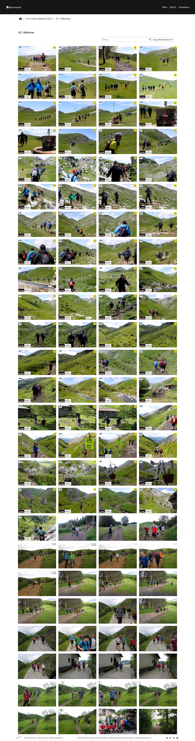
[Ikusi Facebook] (170, 738)
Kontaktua (184, 7)
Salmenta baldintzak (56, 738)
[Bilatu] (149, 39)
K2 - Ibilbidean (63, 18)
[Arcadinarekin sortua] (177, 738)
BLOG (173, 7)
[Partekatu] (167, 738)
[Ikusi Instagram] (173, 738)
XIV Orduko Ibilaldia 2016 (39, 18)
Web (164, 7)
